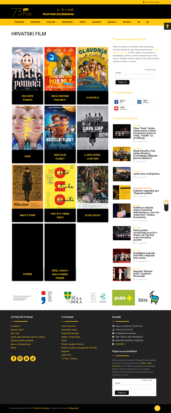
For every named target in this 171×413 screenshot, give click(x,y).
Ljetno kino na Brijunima (146, 173)
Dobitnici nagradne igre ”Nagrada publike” (146, 192)
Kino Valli (15, 333)
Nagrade (65, 351)
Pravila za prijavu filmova (72, 344)
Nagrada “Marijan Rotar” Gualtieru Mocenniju (142, 273)
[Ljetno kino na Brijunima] (122, 174)
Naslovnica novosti (142, 188)
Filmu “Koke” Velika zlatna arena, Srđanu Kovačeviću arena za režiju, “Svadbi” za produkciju (144, 133)
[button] (167, 26)
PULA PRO (51, 22)
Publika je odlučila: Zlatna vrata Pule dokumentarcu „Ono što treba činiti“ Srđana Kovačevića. (146, 212)
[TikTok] (33, 358)
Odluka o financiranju (70, 337)
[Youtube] (26, 358)
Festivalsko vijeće (69, 330)
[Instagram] (20, 358)
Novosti (127, 22)
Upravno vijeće (17, 330)
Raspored (35, 22)
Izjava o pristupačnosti (21, 344)
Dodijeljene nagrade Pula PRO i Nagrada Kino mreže (144, 255)
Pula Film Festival (41, 408)
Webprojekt (74, 408)
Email (118, 72)
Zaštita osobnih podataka (22, 340)
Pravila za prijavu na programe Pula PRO (79, 348)
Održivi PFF (66, 355)
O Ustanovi (15, 326)
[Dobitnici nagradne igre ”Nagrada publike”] (122, 192)
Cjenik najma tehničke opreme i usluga (28, 337)
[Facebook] (13, 358)
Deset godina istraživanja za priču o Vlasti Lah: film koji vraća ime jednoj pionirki (145, 235)
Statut (64, 340)
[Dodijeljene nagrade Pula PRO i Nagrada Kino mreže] (122, 256)
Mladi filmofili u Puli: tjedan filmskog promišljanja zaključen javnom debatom (145, 154)
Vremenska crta (68, 326)
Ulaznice (96, 22)
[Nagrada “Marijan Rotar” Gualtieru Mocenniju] (122, 274)
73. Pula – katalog (69, 358)
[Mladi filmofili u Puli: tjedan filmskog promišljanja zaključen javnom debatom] (122, 154)
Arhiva (13, 348)
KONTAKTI (120, 344)
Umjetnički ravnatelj (70, 333)
